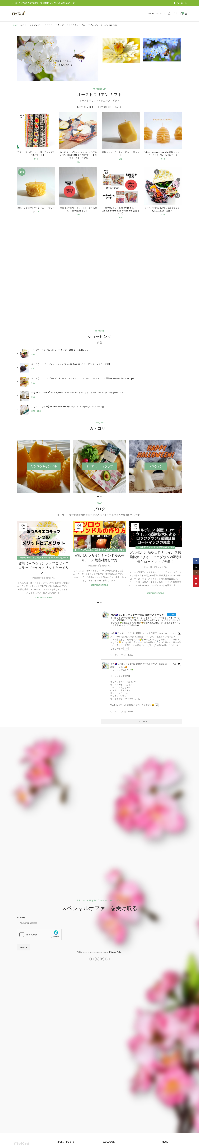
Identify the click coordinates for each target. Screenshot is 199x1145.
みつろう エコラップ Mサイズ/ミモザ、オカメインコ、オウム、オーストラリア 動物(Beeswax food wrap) (82, 378)
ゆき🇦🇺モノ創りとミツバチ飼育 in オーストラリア (134, 633)
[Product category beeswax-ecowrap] (99, 466)
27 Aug (173, 633)
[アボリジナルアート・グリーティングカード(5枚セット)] (36, 131)
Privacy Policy (115, 952)
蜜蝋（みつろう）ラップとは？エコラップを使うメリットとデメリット (43, 568)
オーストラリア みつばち (53, 558)
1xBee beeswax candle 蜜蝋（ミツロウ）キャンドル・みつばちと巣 (162, 154)
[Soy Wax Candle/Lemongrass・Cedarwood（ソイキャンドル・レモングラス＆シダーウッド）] (24, 396)
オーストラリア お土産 (35, 558)
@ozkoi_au (163, 633)
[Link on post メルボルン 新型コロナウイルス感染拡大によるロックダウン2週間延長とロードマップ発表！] (155, 534)
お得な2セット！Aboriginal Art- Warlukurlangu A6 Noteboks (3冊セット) (120, 210)
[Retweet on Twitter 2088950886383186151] (117, 712)
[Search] (169, 14)
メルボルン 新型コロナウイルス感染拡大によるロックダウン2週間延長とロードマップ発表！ (155, 557)
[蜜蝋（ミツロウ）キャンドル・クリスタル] (121, 131)
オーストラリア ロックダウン (147, 547)
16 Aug (173, 664)
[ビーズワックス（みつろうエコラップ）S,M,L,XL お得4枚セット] (163, 186)
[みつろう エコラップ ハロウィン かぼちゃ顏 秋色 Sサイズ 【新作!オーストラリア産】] (24, 367)
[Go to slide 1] (98, 496)
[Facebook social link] (174, 3)
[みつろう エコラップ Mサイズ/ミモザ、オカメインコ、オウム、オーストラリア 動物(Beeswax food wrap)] (24, 382)
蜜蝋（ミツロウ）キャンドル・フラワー (36, 207)
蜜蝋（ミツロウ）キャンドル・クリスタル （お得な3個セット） (78, 209)
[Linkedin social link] (182, 3)
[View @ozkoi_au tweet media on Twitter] (156, 705)
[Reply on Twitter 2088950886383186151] (112, 712)
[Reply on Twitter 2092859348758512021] (112, 655)
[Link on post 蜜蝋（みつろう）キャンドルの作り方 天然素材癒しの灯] (99, 535)
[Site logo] (19, 13)
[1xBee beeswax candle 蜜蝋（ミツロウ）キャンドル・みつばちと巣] (163, 131)
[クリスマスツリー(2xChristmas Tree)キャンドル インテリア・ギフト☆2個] (24, 410)
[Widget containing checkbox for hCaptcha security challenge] (39, 934)
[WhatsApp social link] (185, 3)
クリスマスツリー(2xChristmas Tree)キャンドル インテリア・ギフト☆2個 (67, 406)
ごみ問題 (22, 558)
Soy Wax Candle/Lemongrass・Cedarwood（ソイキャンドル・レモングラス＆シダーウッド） (78, 392)
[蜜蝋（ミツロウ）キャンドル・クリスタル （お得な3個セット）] (78, 186)
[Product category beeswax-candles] (43, 466)
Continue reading (43, 597)
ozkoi (48, 578)
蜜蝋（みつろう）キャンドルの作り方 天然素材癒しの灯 (100, 557)
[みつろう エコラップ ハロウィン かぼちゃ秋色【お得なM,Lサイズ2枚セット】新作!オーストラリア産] (78, 131)
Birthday (21, 917)
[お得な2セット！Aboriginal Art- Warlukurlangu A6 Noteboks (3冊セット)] (121, 186)
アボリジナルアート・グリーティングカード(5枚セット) (36, 154)
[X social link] (178, 3)
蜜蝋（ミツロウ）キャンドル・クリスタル (120, 154)
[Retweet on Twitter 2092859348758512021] (117, 655)
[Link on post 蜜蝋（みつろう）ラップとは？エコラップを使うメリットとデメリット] (43, 539)
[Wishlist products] (175, 14)
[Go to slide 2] (101, 496)
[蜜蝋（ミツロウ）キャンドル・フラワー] (36, 186)
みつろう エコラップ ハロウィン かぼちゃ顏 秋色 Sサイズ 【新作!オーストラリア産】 (71, 364)
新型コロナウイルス (166, 547)
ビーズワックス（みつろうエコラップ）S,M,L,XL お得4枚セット (163, 209)
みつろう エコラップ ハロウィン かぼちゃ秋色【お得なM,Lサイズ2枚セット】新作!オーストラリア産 (78, 155)
